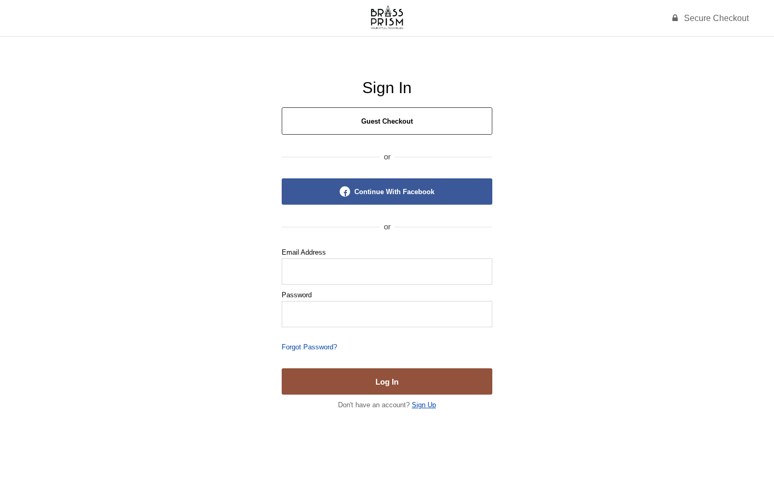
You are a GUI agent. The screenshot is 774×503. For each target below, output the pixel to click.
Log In (387, 381)
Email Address (304, 252)
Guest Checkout (387, 121)
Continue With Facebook (394, 192)
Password (297, 295)
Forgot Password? (309, 347)
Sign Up (424, 405)
